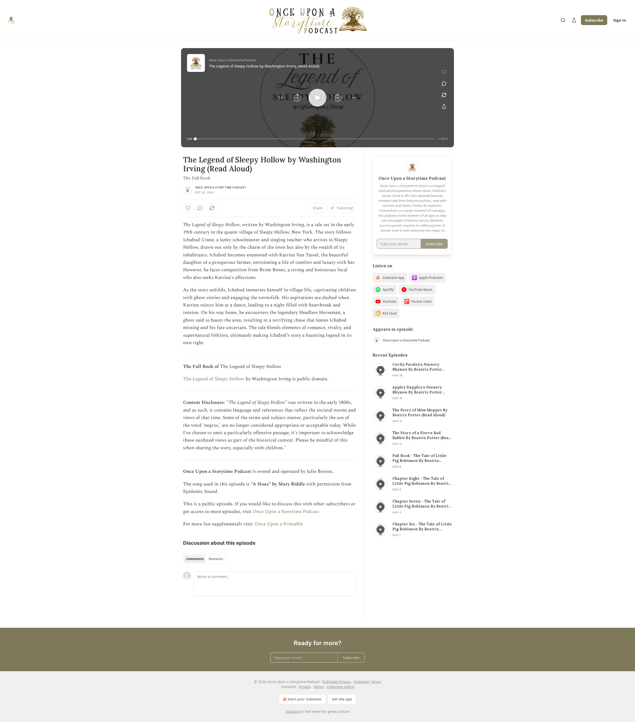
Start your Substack (304, 699)
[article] (412, 370)
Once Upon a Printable (279, 524)
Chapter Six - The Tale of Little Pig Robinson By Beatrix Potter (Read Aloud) (422, 527)
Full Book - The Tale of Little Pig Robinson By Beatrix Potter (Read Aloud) (419, 458)
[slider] (315, 138)
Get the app (342, 699)
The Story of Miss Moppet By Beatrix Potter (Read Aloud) (419, 412)
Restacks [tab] (216, 559)
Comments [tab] (195, 559)
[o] (380, 370)
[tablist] (204, 559)
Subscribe (594, 20)
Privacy (305, 686)
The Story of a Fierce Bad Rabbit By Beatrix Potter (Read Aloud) (421, 435)
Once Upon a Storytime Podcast (220, 187)
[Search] (563, 20)
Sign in (619, 20)
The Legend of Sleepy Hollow (213, 379)
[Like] (188, 208)
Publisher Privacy (336, 681)
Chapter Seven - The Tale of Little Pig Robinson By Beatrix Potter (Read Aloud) (421, 504)
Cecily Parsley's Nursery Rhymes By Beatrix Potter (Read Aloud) (417, 367)
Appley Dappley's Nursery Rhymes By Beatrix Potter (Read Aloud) (417, 390)
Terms (319, 686)
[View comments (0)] (444, 83)
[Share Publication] (574, 20)
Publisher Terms (367, 681)
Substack (293, 711)
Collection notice (340, 686)
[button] (281, 98)
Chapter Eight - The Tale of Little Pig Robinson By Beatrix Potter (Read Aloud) (421, 481)
